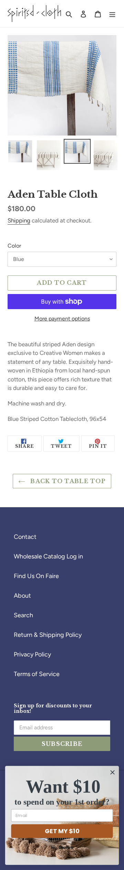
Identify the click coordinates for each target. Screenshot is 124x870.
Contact (25, 537)
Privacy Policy (32, 654)
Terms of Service (37, 674)
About (22, 595)
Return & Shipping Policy (48, 635)
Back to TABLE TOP (67, 481)
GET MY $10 (62, 831)
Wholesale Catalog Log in (48, 556)
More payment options (62, 318)
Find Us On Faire (36, 576)
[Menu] (112, 14)
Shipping (19, 220)
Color (14, 245)
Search (23, 615)
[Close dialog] (112, 772)
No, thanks (62, 848)
